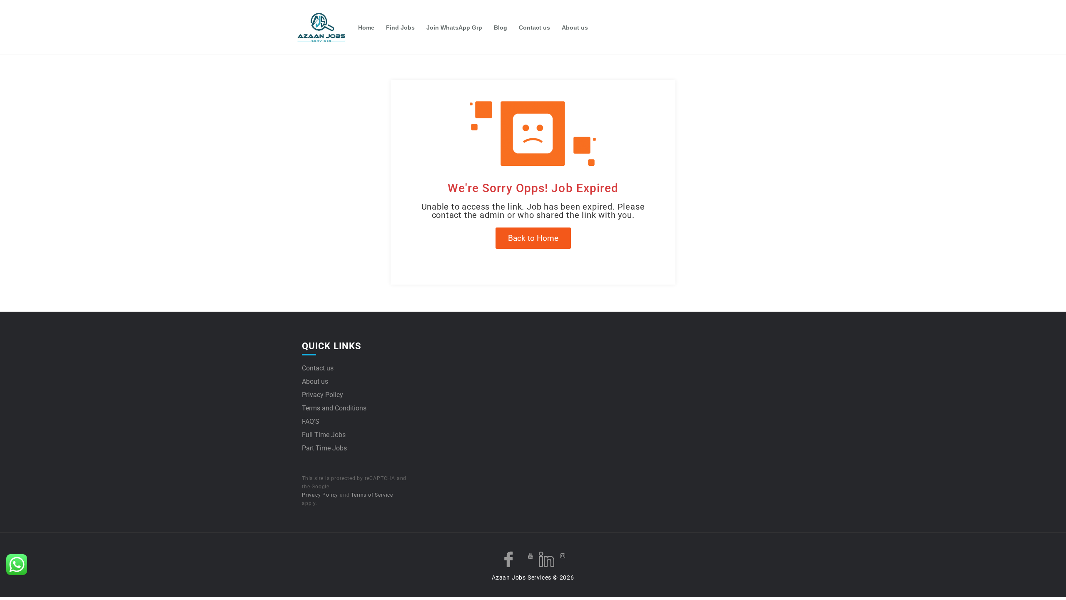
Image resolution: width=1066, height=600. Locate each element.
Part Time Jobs (324, 448)
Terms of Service (372, 495)
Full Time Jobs (324, 435)
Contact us (534, 27)
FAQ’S (310, 421)
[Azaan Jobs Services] (325, 27)
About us (575, 27)
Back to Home (533, 238)
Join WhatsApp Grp (454, 27)
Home (366, 27)
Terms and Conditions (334, 408)
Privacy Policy (322, 395)
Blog (500, 27)
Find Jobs (400, 27)
